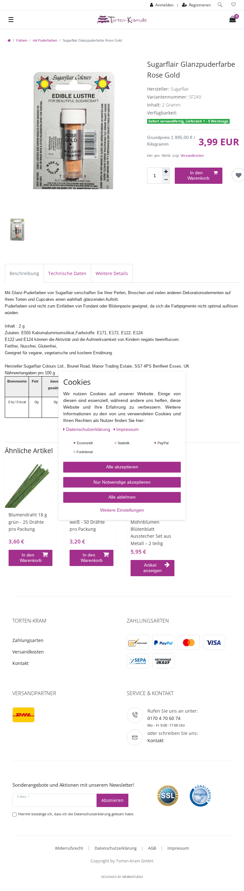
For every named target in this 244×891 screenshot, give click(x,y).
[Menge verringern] (166, 180)
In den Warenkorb (198, 175)
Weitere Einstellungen (122, 510)
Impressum (178, 848)
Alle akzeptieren (122, 466)
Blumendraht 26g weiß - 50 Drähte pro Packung (88, 522)
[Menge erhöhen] (166, 172)
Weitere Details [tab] (112, 273)
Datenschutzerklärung (116, 848)
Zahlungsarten (28, 640)
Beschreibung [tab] (24, 273)
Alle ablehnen (122, 497)
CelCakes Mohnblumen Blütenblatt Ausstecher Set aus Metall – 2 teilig (151, 529)
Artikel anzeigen (152, 568)
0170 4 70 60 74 (163, 718)
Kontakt (20, 663)
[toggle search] (220, 5)
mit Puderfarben (45, 40)
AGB (152, 848)
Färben (21, 40)
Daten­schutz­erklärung (89, 429)
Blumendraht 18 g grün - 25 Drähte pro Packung (28, 522)
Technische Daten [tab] (67, 273)
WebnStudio (132, 876)
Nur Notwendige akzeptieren (122, 482)
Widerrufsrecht (69, 848)
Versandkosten (192, 155)
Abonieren (112, 800)
